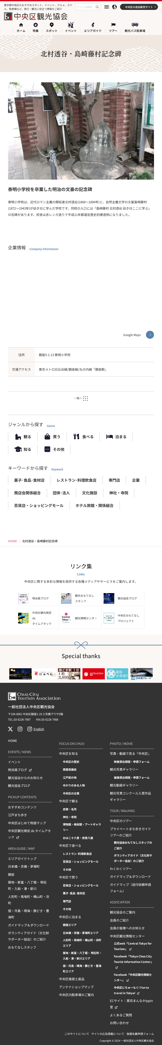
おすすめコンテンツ (22, 807)
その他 (58, 449)
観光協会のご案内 (122, 912)
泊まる (121, 436)
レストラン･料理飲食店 (76, 480)
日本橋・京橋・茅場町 (24, 866)
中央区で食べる (70, 845)
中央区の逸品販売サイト (139, 7)
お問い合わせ (119, 1023)
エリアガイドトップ (22, 858)
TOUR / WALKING (122, 810)
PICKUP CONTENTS (22, 797)
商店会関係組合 (27, 492)
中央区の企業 (71, 793)
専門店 (114, 480)
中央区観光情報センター (127, 936)
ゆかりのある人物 (74, 785)
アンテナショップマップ (76, 987)
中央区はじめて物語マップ (27, 823)
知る (27, 449)
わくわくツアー (121, 868)
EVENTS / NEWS (19, 752)
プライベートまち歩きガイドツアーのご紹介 (130, 832)
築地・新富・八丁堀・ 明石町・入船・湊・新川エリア (82, 955)
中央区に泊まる (70, 917)
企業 (136, 480)
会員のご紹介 (119, 920)
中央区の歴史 (71, 762)
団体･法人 (61, 492)
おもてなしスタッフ (22, 947)
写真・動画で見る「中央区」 (130, 753)
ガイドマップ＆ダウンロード (28, 925)
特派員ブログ (17, 769)
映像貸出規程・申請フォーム (132, 762)
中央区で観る (68, 801)
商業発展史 (70, 769)
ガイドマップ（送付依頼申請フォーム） (130, 887)
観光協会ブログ (19, 785)
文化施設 (89, 492)
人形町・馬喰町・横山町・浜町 (28, 899)
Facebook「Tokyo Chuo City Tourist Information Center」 (133, 959)
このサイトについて (77, 1034)
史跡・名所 (70, 809)
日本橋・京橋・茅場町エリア (81, 933)
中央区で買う (68, 877)
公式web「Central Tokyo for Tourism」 (133, 946)
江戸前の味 (70, 777)
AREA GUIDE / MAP (21, 848)
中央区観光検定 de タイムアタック (29, 833)
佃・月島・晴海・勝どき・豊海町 (28, 913)
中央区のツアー (121, 821)
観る (27, 436)
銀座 (11, 874)
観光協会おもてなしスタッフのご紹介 (133, 845)
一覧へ (78, 398)
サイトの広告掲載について (107, 1034)
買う (57, 436)
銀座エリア (70, 925)
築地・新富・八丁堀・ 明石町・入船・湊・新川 (27, 885)
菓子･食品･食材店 (29, 480)
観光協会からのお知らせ (25, 777)
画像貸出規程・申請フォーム (132, 777)
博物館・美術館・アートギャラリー (82, 827)
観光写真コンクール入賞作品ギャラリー (130, 796)
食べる (88, 436)
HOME (12, 740)
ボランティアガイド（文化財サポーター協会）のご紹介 (28, 936)
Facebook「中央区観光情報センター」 (133, 977)
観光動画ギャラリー (124, 785)
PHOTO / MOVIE (121, 743)
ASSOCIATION (120, 902)
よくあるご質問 (121, 1015)
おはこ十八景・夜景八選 (78, 838)
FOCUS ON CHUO (71, 743)
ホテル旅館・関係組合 (94, 505)
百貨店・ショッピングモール (38, 505)
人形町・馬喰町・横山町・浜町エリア (82, 942)
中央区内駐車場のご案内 (76, 994)
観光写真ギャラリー (124, 769)
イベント (14, 762)
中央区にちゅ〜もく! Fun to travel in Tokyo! (131, 990)
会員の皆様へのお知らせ (127, 928)
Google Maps (132, 335)
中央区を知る (68, 753)
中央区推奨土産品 (71, 979)
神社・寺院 (118, 492)
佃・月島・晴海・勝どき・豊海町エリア (82, 968)
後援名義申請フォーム (140, 1034)
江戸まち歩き (17, 815)
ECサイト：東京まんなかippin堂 (131, 1003)
